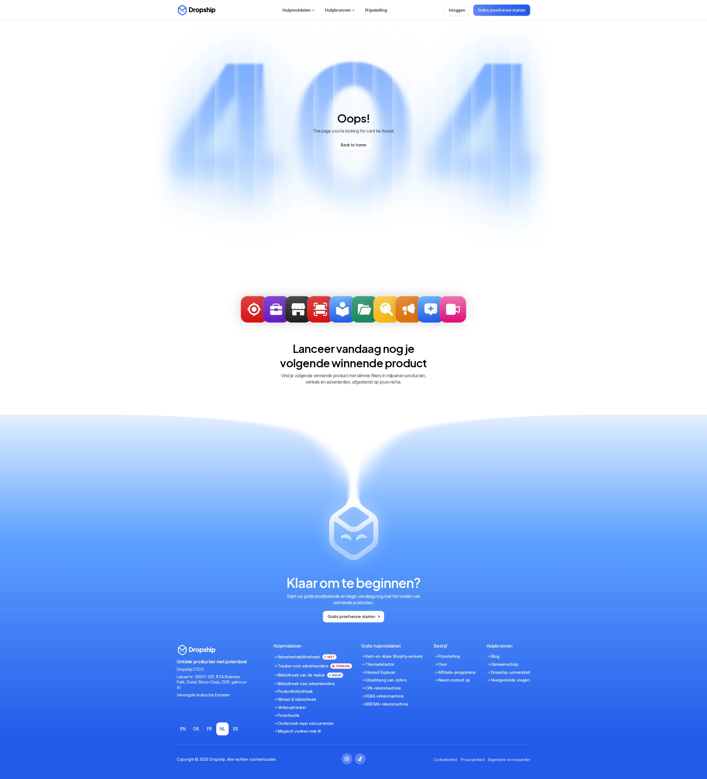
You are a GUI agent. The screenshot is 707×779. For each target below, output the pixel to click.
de (196, 729)
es (235, 729)
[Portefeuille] (276, 309)
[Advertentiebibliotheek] (342, 309)
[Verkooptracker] (254, 309)
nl (222, 729)
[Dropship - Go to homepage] (196, 10)
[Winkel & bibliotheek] (298, 309)
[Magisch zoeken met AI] (431, 309)
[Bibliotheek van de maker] (453, 309)
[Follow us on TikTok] (360, 758)
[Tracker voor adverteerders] (320, 309)
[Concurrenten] (386, 309)
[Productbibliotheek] (364, 309)
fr (209, 729)
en (183, 729)
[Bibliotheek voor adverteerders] (408, 309)
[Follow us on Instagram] (346, 758)
